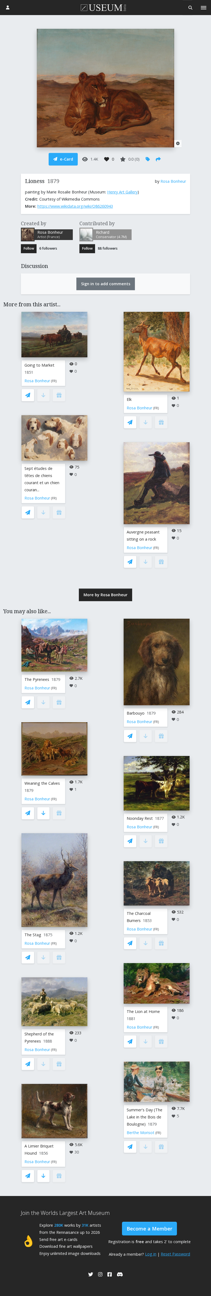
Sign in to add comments (105, 283)
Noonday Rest (140, 818)
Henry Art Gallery (122, 192)
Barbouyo (136, 713)
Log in (150, 1254)
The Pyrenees (36, 679)
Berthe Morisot (140, 1132)
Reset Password (175, 1254)
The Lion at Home (143, 1011)
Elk (129, 399)
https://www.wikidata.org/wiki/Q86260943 (75, 206)
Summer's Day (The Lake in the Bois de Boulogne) (144, 1117)
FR (54, 381)
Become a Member (149, 1228)
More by (105, 594)
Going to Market (39, 365)
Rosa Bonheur (173, 181)
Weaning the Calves (42, 783)
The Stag (32, 934)
